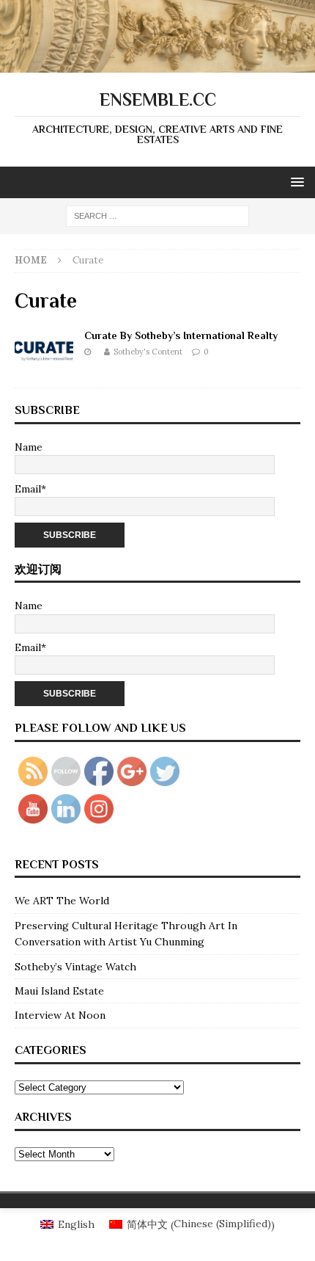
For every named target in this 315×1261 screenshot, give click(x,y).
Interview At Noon (60, 1015)
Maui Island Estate (59, 990)
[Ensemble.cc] (157, 64)
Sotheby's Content (148, 351)
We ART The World (62, 900)
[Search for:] (157, 215)
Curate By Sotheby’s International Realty (181, 335)
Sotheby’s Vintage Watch (75, 966)
